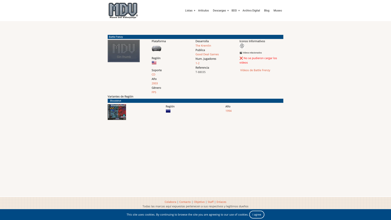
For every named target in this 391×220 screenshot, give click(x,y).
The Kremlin (203, 45)
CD (153, 74)
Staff (211, 202)
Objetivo (199, 202)
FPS (154, 92)
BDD (234, 10)
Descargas (219, 10)
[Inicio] (123, 10)
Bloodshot (115, 100)
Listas (188, 10)
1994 (228, 111)
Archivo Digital (251, 10)
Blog (266, 10)
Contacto (185, 202)
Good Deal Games (207, 54)
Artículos (203, 10)
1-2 (197, 63)
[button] (124, 52)
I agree (256, 214)
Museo (278, 10)
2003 (155, 83)
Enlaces (221, 202)
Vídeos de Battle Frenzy (254, 70)
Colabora (170, 202)
